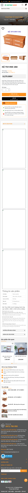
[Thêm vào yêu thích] (3, 28)
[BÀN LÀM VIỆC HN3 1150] (21, 349)
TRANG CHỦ (4, 491)
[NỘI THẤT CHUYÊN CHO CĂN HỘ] (4, 415)
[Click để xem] (14, 40)
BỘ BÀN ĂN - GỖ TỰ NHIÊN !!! (14, 397)
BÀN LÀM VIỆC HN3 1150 (20, 356)
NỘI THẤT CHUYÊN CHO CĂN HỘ (15, 414)
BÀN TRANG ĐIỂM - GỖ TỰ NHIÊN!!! (16, 389)
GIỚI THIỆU (11, 491)
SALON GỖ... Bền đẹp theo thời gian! (16, 404)
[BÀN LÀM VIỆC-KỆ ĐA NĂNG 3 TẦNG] (7, 349)
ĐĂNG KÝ (24, 470)
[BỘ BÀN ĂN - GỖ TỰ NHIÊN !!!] (4, 399)
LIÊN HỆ (23, 491)
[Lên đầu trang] (25, 485)
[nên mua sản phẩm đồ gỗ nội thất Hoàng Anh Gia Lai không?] (4, 410)
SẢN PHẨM (18, 491)
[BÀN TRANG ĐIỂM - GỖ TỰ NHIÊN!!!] (4, 392)
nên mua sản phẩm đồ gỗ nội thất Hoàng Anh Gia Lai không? (17, 410)
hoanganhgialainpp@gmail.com (11, 452)
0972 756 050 (12, 426)
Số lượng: (4, 87)
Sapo (17, 489)
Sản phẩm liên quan (7, 339)
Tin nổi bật (5, 387)
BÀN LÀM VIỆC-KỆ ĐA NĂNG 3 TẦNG (7, 357)
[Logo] (15, 5)
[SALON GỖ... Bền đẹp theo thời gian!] (4, 405)
